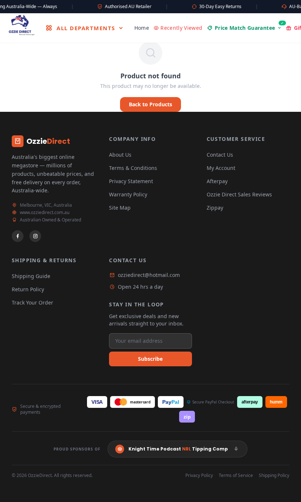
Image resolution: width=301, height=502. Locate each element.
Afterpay (217, 181)
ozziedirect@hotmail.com (149, 274)
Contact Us (220, 154)
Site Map (120, 207)
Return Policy (28, 289)
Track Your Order (32, 302)
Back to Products (150, 104)
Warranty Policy (128, 194)
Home (141, 27)
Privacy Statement (131, 181)
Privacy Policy (199, 475)
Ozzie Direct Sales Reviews (239, 194)
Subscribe (150, 358)
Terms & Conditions (133, 167)
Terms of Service (236, 475)
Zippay (215, 207)
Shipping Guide (31, 276)
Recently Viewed (181, 27)
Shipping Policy (274, 475)
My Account (221, 167)
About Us (120, 154)
